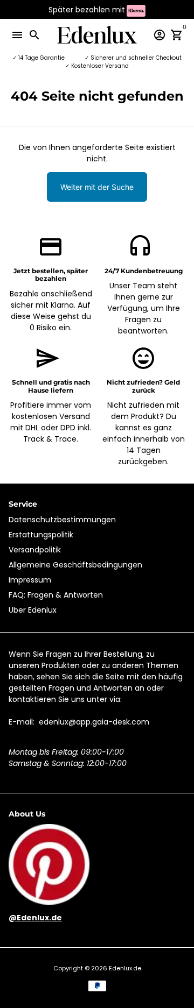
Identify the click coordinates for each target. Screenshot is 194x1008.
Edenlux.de (125, 968)
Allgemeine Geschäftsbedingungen (75, 564)
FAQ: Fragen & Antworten (56, 595)
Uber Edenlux (33, 610)
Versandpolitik (35, 549)
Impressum (30, 579)
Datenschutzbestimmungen (62, 519)
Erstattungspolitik (41, 534)
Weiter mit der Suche (97, 186)
